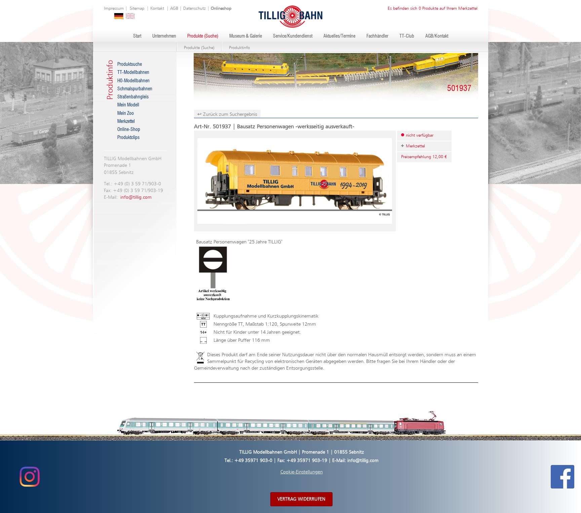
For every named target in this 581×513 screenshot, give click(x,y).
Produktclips (128, 137)
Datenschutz (194, 8)
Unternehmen (164, 36)
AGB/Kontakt (436, 36)
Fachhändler (377, 36)
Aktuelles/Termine (339, 36)
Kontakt (157, 8)
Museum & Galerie (245, 36)
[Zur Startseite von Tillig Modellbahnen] (290, 16)
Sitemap (137, 8)
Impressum (114, 8)
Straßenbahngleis (133, 97)
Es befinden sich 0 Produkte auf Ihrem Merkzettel (432, 8)
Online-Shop (128, 129)
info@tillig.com (136, 197)
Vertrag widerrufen (301, 499)
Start (137, 36)
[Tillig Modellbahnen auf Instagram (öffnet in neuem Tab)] (29, 476)
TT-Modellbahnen (133, 72)
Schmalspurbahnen (134, 89)
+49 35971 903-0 (253, 460)
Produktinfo (239, 48)
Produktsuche (129, 64)
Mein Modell (128, 105)
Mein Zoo (125, 113)
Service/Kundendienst (292, 36)
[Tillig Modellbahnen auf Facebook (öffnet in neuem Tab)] (562, 476)
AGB (174, 8)
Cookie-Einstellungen (301, 472)
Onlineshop (221, 8)
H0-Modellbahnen (133, 81)
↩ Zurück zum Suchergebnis (227, 114)
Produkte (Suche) (202, 36)
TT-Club (406, 36)
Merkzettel (126, 121)
